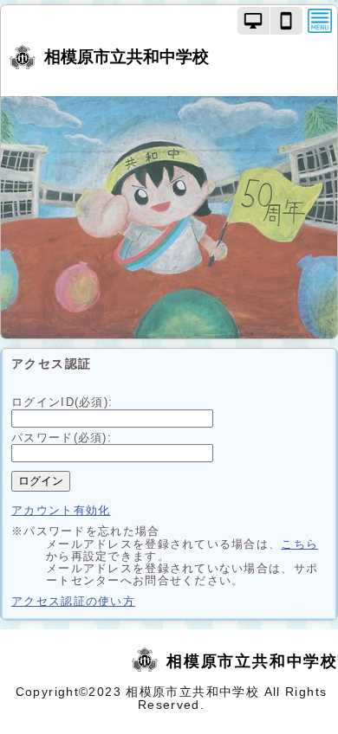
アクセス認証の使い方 (73, 601)
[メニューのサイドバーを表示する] (320, 21)
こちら (299, 544)
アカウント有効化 (60, 510)
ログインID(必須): (62, 402)
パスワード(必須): (61, 437)
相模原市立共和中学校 (126, 57)
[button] (253, 21)
